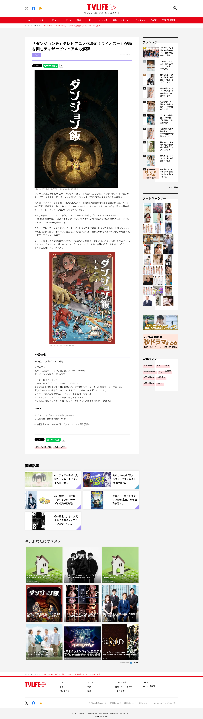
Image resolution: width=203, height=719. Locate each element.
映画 (88, 20)
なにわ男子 (165, 371)
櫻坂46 (162, 377)
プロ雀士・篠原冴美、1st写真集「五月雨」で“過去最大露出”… (166, 119)
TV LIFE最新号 (168, 20)
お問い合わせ (143, 703)
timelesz (149, 365)
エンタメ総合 (101, 20)
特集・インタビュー (121, 20)
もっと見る (173, 187)
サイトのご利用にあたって (97, 703)
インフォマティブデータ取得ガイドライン (164, 703)
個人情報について (115, 703)
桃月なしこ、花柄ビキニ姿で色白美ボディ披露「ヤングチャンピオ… (166, 146)
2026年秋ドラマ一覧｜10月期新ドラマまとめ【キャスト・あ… (167, 173)
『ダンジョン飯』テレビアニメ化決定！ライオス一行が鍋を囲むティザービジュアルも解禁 (71, 26)
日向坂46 (149, 383)
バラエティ (55, 20)
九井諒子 (60, 446)
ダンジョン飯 (44, 446)
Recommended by (124, 662)
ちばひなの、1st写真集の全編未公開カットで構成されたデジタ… (166, 105)
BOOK (154, 20)
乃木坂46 (149, 377)
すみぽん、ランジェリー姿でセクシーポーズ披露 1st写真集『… (166, 65)
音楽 (79, 20)
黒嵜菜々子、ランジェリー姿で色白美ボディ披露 (166, 158)
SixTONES (163, 365)
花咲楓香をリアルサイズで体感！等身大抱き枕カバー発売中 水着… (166, 92)
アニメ (69, 20)
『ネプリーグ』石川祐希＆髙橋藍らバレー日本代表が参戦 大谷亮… (166, 51)
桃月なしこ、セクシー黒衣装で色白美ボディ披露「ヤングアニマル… (166, 78)
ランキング (140, 20)
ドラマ (42, 20)
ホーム (31, 20)
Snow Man (150, 371)
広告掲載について (130, 703)
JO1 (161, 383)
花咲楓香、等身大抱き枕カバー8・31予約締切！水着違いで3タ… (167, 132)
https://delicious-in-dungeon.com (59, 415)
